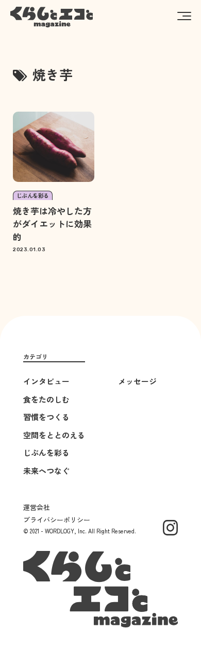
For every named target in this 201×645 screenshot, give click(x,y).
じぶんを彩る (46, 452)
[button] (184, 15)
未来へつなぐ (46, 470)
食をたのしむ (46, 399)
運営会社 (36, 507)
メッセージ (137, 381)
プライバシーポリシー (56, 520)
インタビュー (46, 381)
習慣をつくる (46, 416)
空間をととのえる (54, 434)
